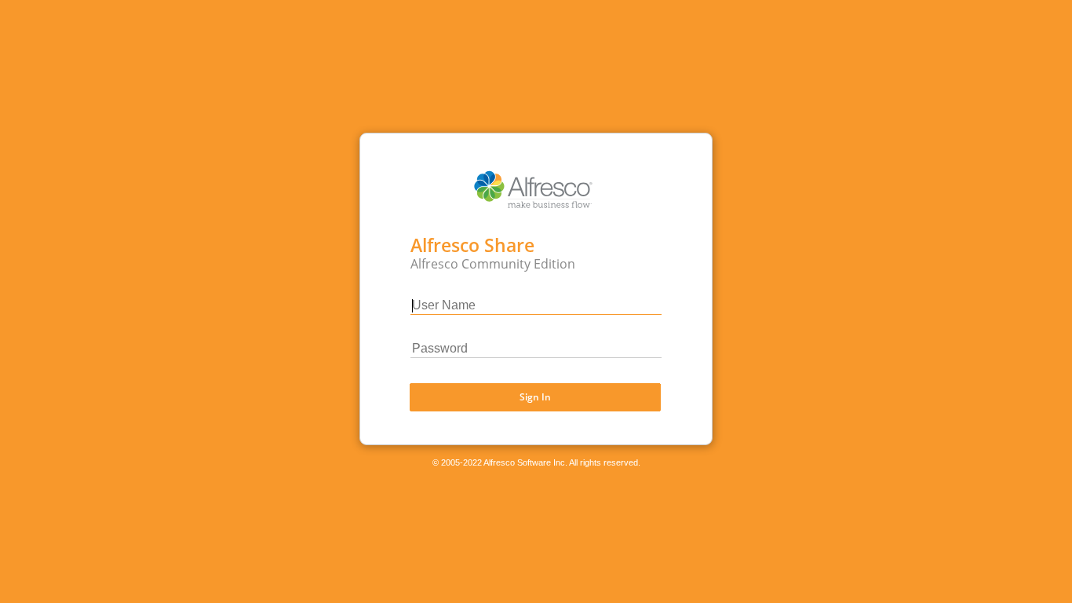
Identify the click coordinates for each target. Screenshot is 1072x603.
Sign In (535, 397)
